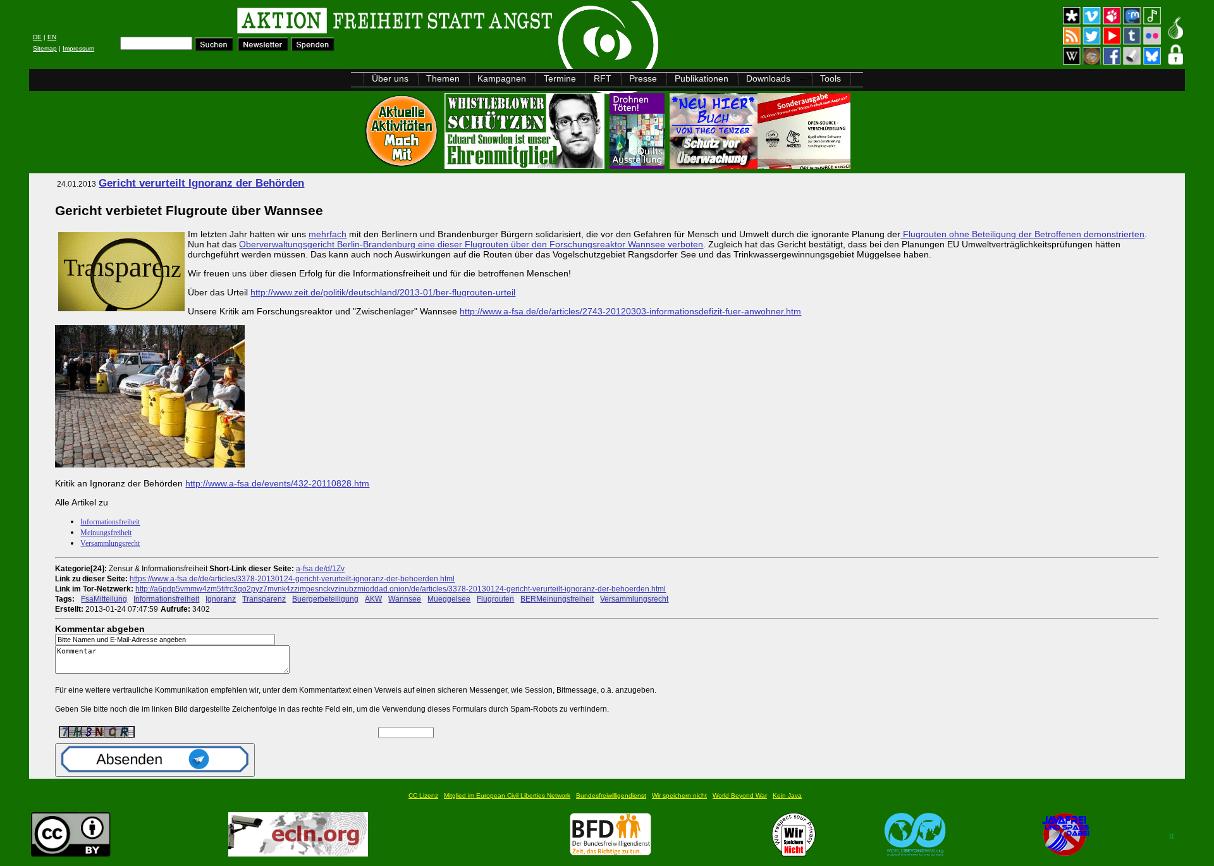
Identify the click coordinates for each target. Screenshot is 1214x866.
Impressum (78, 48)
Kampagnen (501, 78)
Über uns (390, 78)
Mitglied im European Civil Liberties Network (507, 795)
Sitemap (45, 48)
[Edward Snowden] (525, 165)
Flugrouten (495, 599)
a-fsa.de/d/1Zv (320, 568)
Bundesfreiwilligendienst (611, 795)
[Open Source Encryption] (760, 165)
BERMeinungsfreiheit (557, 599)
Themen (443, 78)
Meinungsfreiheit (106, 532)
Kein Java (787, 795)
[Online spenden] (312, 47)
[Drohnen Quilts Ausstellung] (638, 165)
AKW (373, 599)
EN (51, 37)
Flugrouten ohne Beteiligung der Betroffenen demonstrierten (1022, 234)
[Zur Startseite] (189, 22)
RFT (602, 78)
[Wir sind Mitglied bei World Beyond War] (915, 853)
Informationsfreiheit (110, 521)
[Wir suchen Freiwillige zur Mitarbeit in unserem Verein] (610, 853)
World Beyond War (740, 795)
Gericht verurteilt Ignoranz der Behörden (201, 183)
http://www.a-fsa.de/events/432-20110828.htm (277, 483)
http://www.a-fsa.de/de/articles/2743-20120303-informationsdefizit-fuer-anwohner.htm (630, 311)
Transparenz (264, 599)
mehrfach (327, 234)
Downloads (768, 78)
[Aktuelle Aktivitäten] (402, 165)
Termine (560, 78)
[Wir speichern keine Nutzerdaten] (793, 853)
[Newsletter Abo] (263, 47)
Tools (830, 78)
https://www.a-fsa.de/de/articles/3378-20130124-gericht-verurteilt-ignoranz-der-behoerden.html (292, 578)
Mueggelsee (448, 599)
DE (37, 37)
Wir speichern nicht (679, 795)
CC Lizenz (423, 795)
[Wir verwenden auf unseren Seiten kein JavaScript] (1065, 853)
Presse (643, 78)
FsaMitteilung (104, 599)
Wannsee (404, 599)
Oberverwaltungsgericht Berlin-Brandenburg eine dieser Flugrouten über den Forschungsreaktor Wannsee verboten (471, 244)
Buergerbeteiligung (325, 599)
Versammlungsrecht (110, 543)
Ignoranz (220, 599)
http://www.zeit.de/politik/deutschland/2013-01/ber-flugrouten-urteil (382, 292)
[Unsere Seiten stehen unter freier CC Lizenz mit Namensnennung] (71, 853)
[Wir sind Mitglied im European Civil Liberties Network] (298, 853)
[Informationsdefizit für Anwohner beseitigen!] (150, 464)
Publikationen (701, 78)
